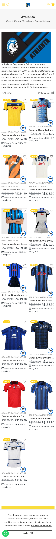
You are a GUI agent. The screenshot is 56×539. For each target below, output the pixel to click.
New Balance (14, 186)
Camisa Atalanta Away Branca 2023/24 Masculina (14, 476)
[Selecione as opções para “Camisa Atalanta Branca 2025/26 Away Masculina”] (50, 179)
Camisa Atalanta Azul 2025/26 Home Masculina (14, 244)
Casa (8, 21)
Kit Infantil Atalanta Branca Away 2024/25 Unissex (42, 240)
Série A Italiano (42, 21)
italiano (5, 70)
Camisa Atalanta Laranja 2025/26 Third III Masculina (14, 189)
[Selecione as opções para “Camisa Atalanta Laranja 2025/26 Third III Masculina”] (23, 179)
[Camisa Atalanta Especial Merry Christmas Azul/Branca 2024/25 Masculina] (42, 110)
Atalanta (5, 132)
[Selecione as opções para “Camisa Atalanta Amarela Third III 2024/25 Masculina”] (23, 128)
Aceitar (28, 532)
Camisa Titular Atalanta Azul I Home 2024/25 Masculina (42, 300)
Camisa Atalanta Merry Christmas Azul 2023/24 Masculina (42, 357)
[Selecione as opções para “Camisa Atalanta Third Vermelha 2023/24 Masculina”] (23, 409)
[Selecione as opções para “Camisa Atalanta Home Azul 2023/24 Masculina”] (50, 411)
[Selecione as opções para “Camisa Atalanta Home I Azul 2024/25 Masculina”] (23, 353)
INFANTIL (42, 237)
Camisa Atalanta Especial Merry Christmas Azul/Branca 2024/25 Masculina (42, 130)
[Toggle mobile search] (7, 4)
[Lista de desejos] (24, 100)
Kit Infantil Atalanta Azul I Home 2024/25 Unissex (14, 295)
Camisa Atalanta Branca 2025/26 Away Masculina (42, 189)
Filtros (8, 93)
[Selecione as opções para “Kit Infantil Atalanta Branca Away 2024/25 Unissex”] (50, 233)
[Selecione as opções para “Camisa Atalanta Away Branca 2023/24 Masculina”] (23, 469)
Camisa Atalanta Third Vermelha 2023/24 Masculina (14, 416)
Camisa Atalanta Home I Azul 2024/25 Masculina (14, 360)
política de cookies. (41, 525)
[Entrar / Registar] (48, 4)
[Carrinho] (53, 4)
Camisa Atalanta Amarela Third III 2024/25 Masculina (14, 135)
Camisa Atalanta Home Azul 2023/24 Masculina (42, 418)
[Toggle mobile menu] (3, 4)
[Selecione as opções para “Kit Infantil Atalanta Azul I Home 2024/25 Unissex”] (23, 288)
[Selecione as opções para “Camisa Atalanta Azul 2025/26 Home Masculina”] (23, 233)
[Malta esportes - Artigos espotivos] (28, 4)
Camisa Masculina (23, 21)
